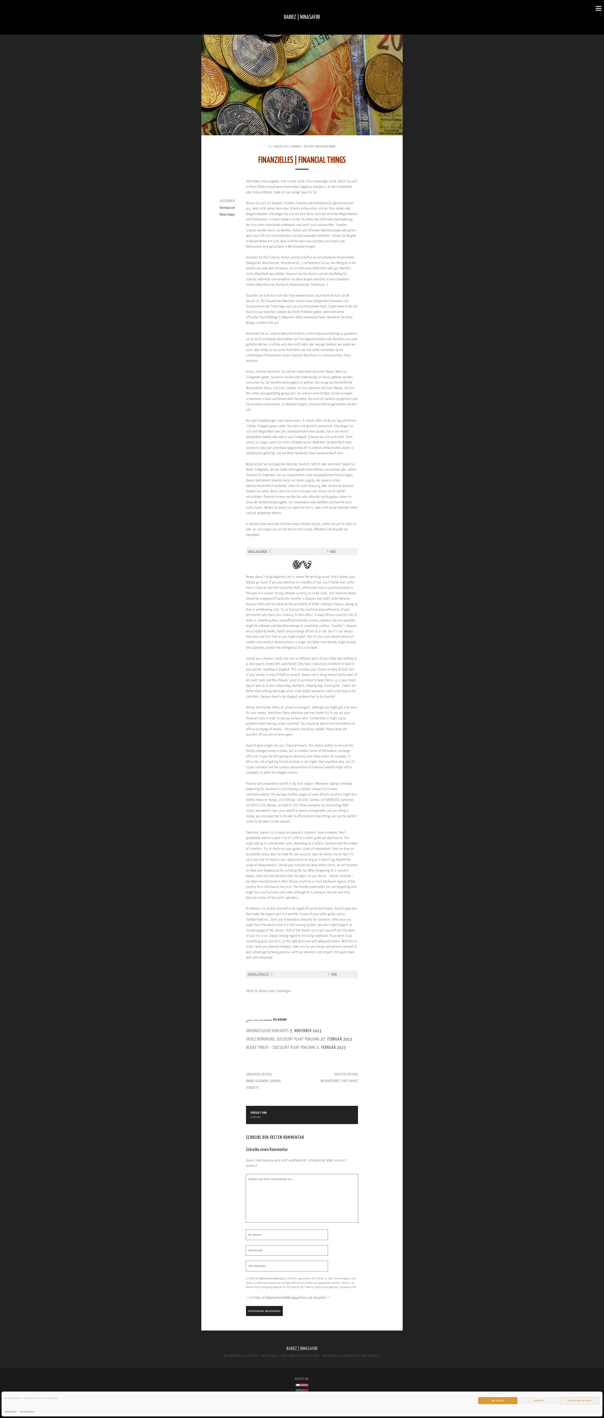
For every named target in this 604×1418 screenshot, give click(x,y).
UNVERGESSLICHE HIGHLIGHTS (267, 1031)
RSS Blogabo (280, 1019)
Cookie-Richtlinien (11, 1411)
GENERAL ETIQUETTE (258, 974)
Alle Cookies (497, 1400)
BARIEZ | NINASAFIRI (302, 1348)
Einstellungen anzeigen (579, 1400)
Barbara (296, 146)
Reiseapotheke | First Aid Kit (339, 1081)
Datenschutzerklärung (27, 1411)
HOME (333, 551)
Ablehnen (539, 1400)
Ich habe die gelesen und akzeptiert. (290, 1298)
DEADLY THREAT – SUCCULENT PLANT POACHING (281, 1048)
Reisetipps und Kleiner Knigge (320, 146)
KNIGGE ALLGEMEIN (257, 551)
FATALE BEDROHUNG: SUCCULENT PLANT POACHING (282, 1039)
